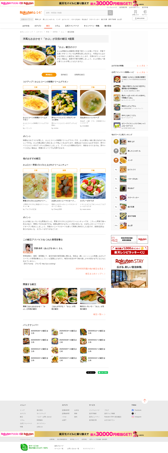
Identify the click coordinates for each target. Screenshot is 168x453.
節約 (75, 417)
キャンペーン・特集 (91, 26)
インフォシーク (112, 7)
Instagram (138, 417)
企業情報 (51, 439)
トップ (22, 410)
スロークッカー (94, 19)
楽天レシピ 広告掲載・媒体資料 (98, 439)
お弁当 (76, 410)
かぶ (62, 32)
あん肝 (119, 19)
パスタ (64, 417)
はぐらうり (65, 19)
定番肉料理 (65, 410)
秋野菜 (55, 32)
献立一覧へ (98, 314)
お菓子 (64, 420)
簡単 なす (38, 19)
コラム (57, 26)
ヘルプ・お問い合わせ (44, 417)
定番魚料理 (65, 413)
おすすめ (26, 26)
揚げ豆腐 (104, 19)
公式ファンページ (72, 26)
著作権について (74, 439)
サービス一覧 (58, 448)
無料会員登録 (140, 18)
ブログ (106, 410)
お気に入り (135, 14)
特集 (21, 427)
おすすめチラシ (134, 7)
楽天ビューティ (94, 417)
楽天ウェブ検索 (109, 413)
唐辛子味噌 (112, 19)
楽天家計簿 (123, 7)
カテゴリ (37, 26)
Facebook (138, 410)
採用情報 (84, 439)
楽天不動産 (93, 413)
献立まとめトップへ (94, 274)
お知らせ (40, 427)
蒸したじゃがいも (49, 19)
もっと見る (141, 66)
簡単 (75, 413)
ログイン (144, 14)
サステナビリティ (89, 448)
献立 (48, 26)
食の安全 (107, 26)
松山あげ (85, 19)
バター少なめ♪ (75, 19)
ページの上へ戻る (145, 400)
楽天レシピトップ (26, 32)
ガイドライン (41, 423)
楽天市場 (145, 7)
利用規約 (40, 420)
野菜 (47, 32)
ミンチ (58, 19)
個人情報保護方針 (62, 439)
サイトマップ (41, 413)
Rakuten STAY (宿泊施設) (112, 417)
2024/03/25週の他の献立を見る (89, 269)
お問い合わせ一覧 (73, 448)
